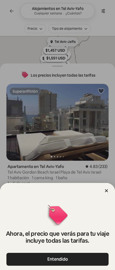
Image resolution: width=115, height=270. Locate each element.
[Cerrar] (106, 191)
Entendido (57, 259)
